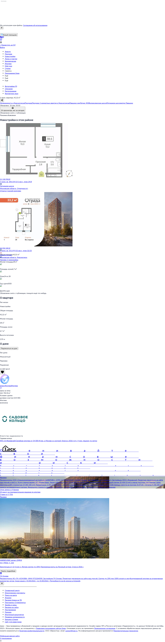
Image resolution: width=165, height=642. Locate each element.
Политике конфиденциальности (31, 631)
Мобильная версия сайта (10, 636)
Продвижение (10, 610)
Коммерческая (10, 61)
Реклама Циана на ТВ (13, 600)
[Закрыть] (1, 28)
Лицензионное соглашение (104, 628)
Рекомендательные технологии (125, 631)
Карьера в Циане (11, 619)
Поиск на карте (11, 595)
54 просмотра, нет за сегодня (12, 110)
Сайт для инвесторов (13, 622)
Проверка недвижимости (15, 617)
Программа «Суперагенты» (15, 602)
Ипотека (8, 63)
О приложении (6, 638)
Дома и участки (11, 59)
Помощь (8, 612)
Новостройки (10, 56)
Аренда (8, 51)
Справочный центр (12, 590)
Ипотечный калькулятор (14, 614)
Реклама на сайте (11, 607)
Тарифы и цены (11, 605)
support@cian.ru (71, 631)
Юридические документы (15, 593)
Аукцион (8, 597)
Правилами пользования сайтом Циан (51, 628)
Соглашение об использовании (35, 25)
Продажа (8, 54)
